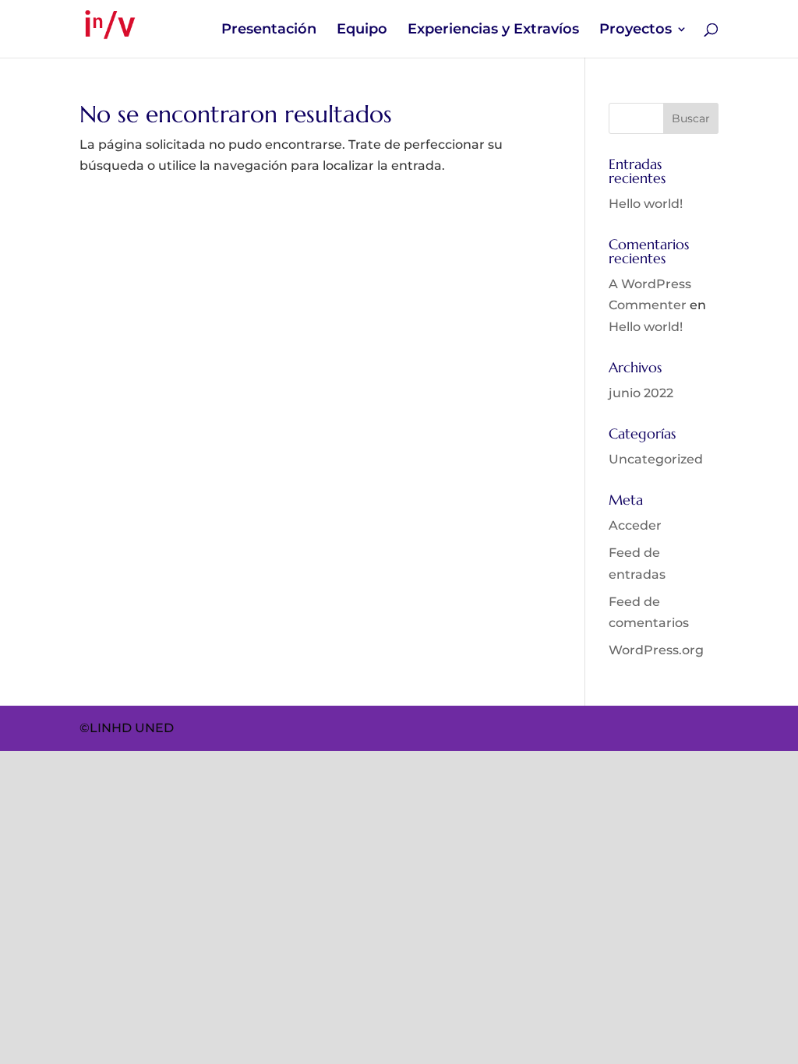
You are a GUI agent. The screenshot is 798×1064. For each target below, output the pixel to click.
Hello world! (646, 203)
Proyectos (635, 30)
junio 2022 (641, 393)
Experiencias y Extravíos (493, 30)
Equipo (362, 30)
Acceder (635, 525)
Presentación (268, 30)
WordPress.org (656, 650)
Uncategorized (656, 459)
